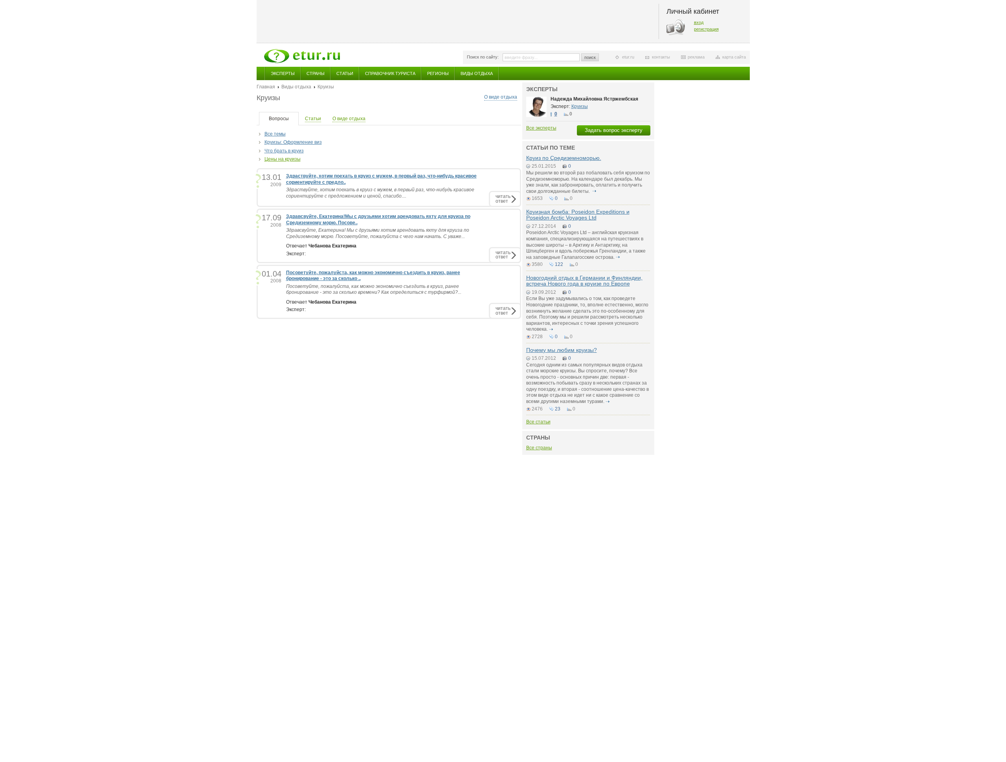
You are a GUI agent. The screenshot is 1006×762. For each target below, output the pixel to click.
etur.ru (628, 57)
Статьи (344, 73)
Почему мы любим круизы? (561, 350)
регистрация (706, 29)
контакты (661, 57)
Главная (266, 87)
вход (698, 22)
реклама (696, 57)
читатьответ (503, 198)
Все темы (275, 134)
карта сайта (734, 57)
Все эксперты (541, 128)
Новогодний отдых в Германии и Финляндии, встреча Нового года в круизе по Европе (584, 281)
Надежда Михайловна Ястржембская (594, 99)
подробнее (594, 191)
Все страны (539, 448)
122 (559, 264)
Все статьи (538, 422)
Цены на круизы (282, 159)
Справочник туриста (390, 73)
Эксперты (283, 73)
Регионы (438, 73)
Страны (316, 73)
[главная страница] (302, 56)
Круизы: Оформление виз (293, 142)
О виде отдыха (500, 97)
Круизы (579, 106)
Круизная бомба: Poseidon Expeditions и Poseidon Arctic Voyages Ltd (578, 215)
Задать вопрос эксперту (614, 130)
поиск (590, 57)
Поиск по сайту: (483, 57)
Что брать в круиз (284, 151)
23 (557, 409)
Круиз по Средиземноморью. (563, 158)
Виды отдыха (477, 73)
